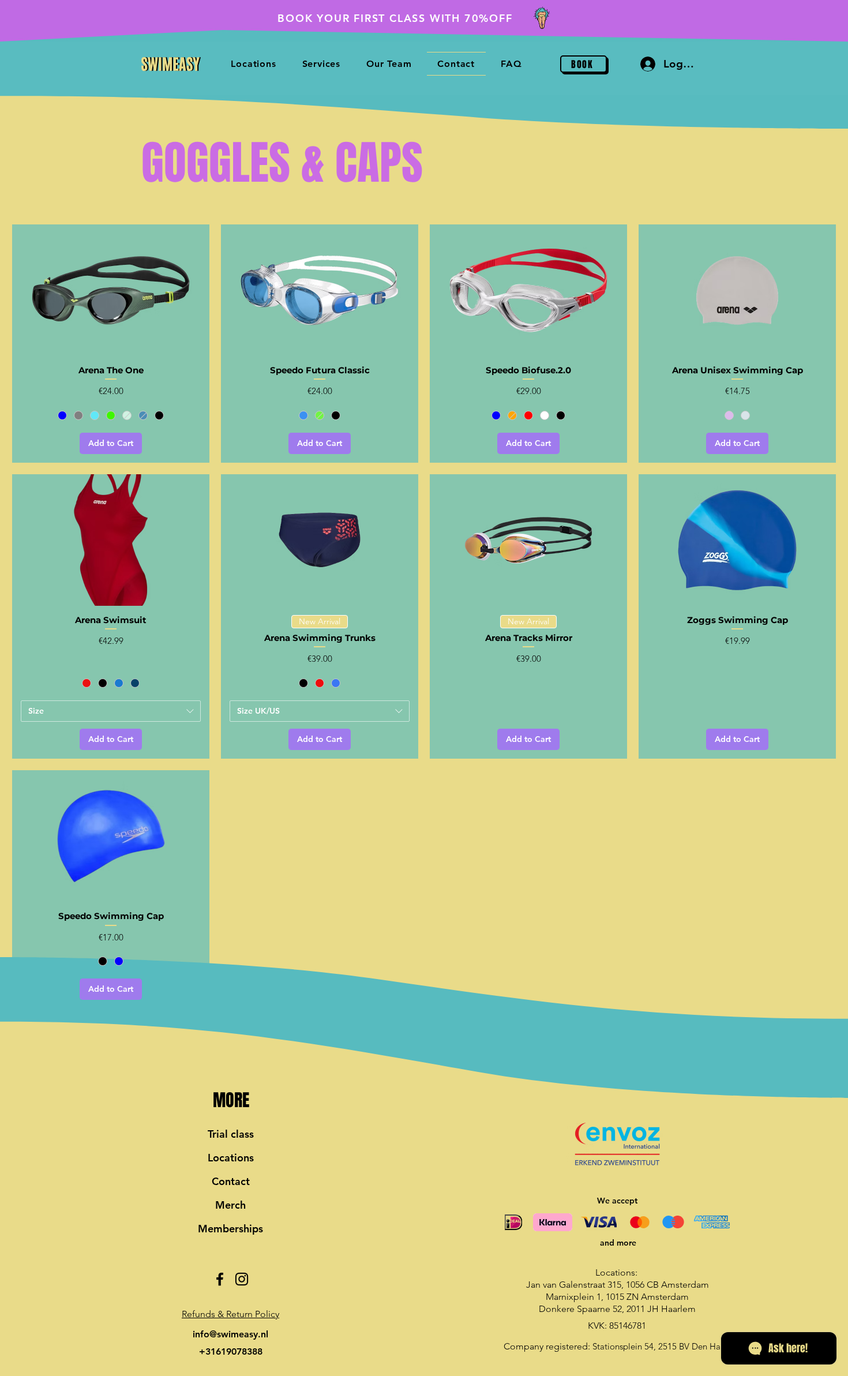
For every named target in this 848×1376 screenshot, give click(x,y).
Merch (230, 1205)
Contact (231, 1181)
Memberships (230, 1228)
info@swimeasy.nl (230, 1334)
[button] (230, 1313)
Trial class (231, 1134)
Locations (231, 1157)
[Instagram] (241, 1279)
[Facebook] (219, 1279)
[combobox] (111, 711)
